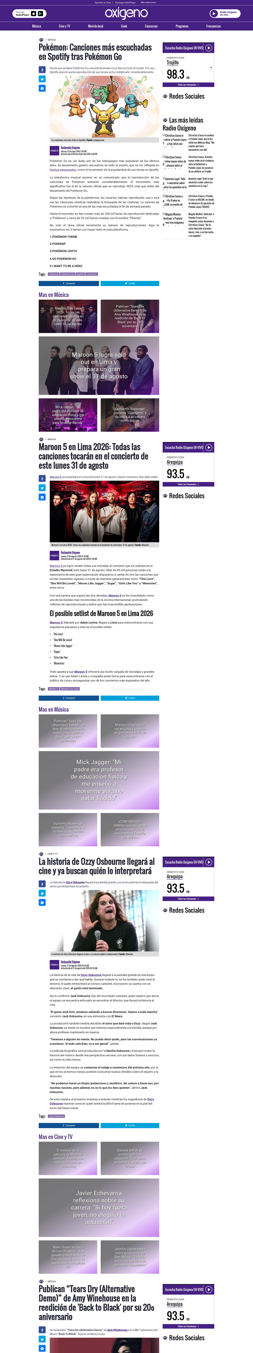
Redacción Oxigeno (70, 147)
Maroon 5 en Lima (69, 689)
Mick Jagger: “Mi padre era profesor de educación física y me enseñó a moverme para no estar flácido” (68, 415)
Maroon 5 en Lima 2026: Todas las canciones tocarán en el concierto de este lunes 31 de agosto (68, 316)
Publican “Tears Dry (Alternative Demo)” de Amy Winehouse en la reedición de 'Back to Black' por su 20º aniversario (130, 316)
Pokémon (53, 274)
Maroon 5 (56, 477)
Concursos (151, 26)
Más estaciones (148, 2)
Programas (182, 26)
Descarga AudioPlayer (125, 2)
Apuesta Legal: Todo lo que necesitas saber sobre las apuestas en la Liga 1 (200, 182)
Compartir (70, 283)
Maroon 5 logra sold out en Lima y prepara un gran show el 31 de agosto (99, 365)
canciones (92, 274)
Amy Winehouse (117, 1330)
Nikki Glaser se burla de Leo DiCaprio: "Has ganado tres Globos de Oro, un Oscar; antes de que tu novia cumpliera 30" (68, 1257)
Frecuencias (213, 26)
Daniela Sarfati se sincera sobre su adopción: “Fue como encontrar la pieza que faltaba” (130, 1158)
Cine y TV (64, 26)
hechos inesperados (63, 169)
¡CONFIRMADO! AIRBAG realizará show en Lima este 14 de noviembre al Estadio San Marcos (129, 829)
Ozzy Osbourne (75, 882)
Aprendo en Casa (103, 2)
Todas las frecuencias (187, 84)
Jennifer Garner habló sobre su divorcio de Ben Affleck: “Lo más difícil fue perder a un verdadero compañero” (130, 1257)
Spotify (80, 274)
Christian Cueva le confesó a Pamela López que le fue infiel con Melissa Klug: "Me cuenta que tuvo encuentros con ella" (201, 142)
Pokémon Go (67, 274)
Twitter (131, 283)
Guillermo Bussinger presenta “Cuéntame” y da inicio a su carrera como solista (130, 415)
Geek (124, 26)
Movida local (95, 26)
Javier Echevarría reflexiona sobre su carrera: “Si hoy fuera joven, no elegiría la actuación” (99, 1208)
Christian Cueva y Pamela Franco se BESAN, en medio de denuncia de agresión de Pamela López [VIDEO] (201, 201)
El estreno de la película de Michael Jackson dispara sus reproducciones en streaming (68, 1158)
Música (36, 26)
